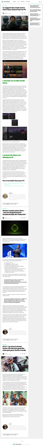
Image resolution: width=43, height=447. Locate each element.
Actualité (14, 1)
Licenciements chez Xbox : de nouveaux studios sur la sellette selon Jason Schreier (35, 24)
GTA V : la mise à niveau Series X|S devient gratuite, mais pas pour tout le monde (35, 10)
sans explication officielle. (7, 412)
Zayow (7, 12)
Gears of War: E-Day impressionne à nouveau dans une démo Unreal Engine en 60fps (35, 19)
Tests (19, 1)
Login (17, 203)
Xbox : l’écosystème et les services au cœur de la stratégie (14, 185)
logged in (8, 204)
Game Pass (23, 1)
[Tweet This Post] (22, 13)
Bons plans (28, 1)
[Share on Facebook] (21, 13)
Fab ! (6, 217)
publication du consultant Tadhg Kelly (15, 259)
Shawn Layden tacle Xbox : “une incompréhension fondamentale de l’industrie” (35, 6)
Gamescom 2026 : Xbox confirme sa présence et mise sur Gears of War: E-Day (35, 14)
